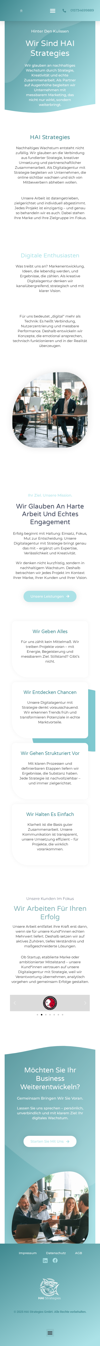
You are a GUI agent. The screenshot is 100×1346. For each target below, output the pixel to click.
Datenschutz (56, 1253)
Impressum (28, 1253)
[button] (52, 10)
